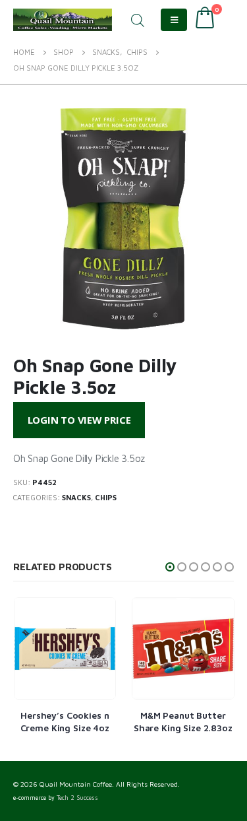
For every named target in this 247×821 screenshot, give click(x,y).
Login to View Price (79, 419)
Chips (106, 497)
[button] (170, 567)
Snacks (76, 497)
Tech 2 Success (77, 798)
